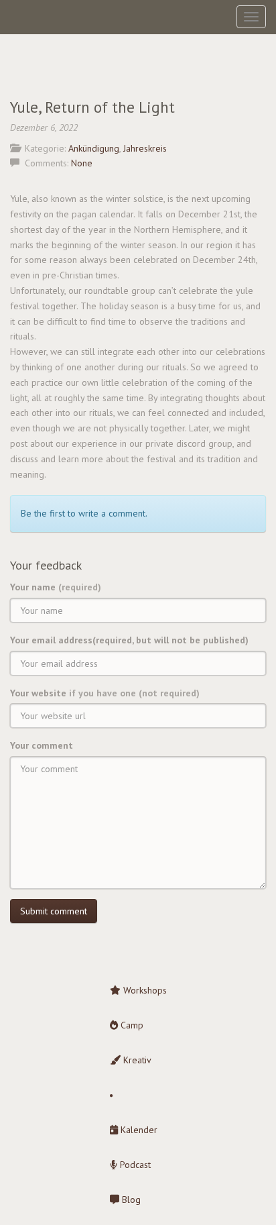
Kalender (137, 1130)
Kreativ (136, 1060)
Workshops (144, 990)
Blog (130, 1199)
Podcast (134, 1165)
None (81, 163)
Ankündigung (93, 148)
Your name (55, 587)
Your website (105, 693)
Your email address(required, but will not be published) (129, 640)
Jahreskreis (145, 148)
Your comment (41, 745)
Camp (130, 1025)
